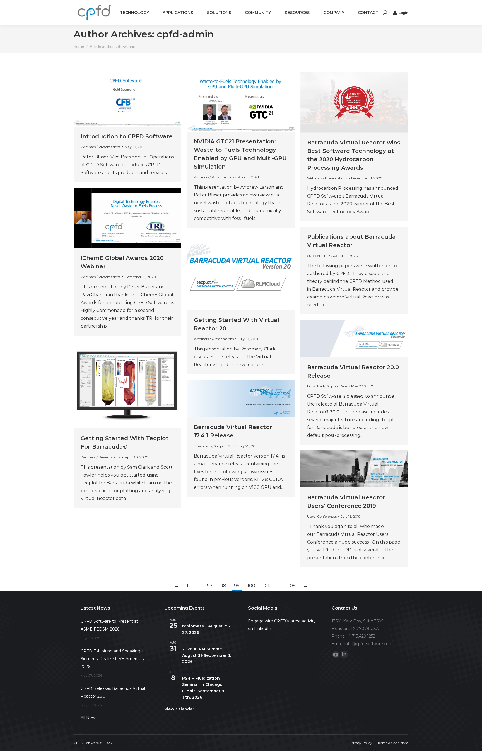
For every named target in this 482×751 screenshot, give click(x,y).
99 (237, 585)
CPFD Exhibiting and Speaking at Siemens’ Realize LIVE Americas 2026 (113, 658)
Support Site (317, 256)
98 (223, 585)
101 (266, 585)
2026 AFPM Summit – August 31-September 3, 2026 (206, 655)
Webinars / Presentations (100, 147)
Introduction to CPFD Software (127, 136)
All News (89, 717)
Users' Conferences (322, 516)
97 (210, 585)
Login (403, 13)
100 (251, 585)
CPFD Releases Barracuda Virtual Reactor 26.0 (113, 692)
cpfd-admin (185, 34)
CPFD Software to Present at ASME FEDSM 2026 (109, 625)
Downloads (316, 386)
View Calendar (179, 709)
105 (291, 585)
